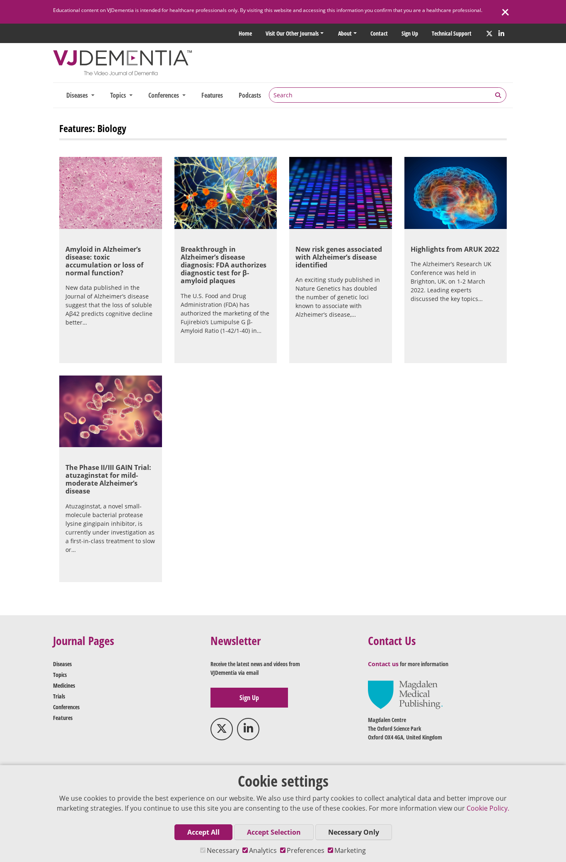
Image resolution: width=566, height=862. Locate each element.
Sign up (410, 33)
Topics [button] (119, 95)
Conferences (66, 707)
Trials (59, 696)
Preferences (305, 850)
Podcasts (250, 95)
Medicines (64, 685)
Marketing (350, 850)
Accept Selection (274, 832)
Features (212, 95)
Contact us (383, 664)
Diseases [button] (77, 95)
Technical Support (452, 33)
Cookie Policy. (488, 808)
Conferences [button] (164, 95)
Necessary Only (353, 832)
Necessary (223, 850)
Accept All (203, 832)
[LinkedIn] (501, 33)
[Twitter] (489, 33)
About (345, 33)
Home (245, 33)
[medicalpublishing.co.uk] (405, 694)
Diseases (62, 664)
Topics (60, 675)
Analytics (263, 850)
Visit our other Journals (292, 33)
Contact (379, 33)
